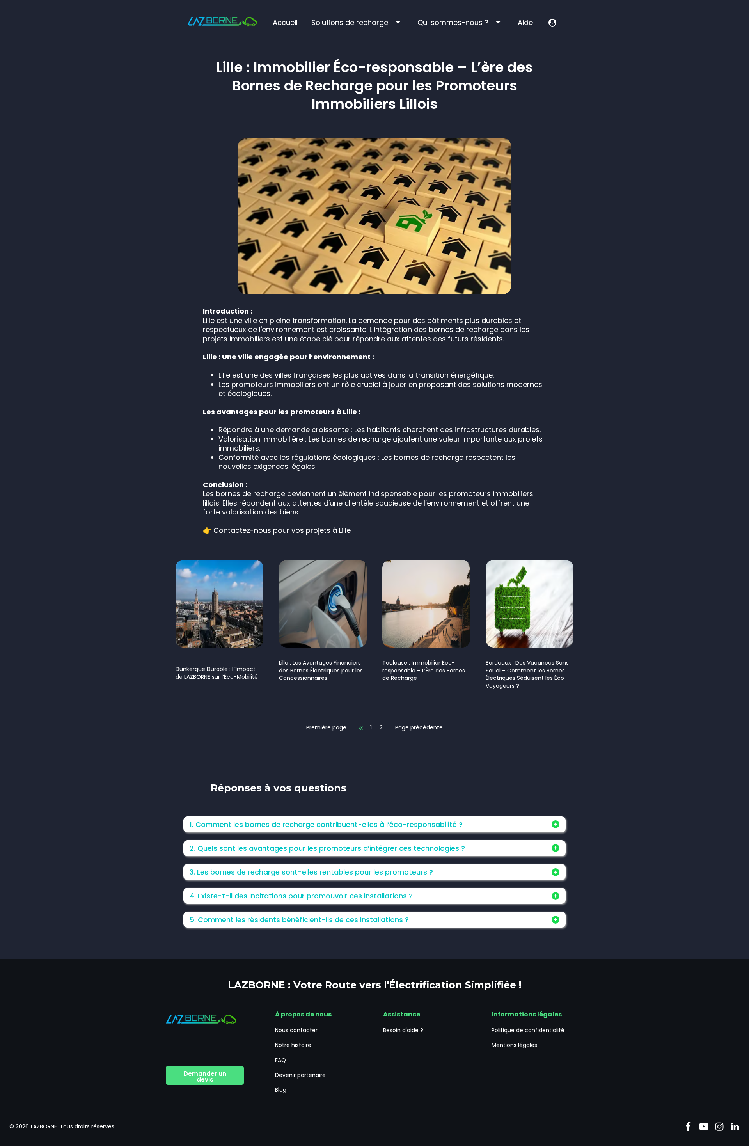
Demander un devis (205, 1077)
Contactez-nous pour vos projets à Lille (282, 530)
